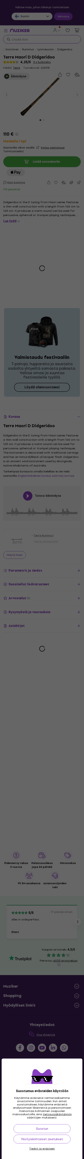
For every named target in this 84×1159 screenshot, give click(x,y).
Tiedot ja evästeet (42, 1149)
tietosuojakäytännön (57, 1114)
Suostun (42, 1128)
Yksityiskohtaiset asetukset (42, 1139)
